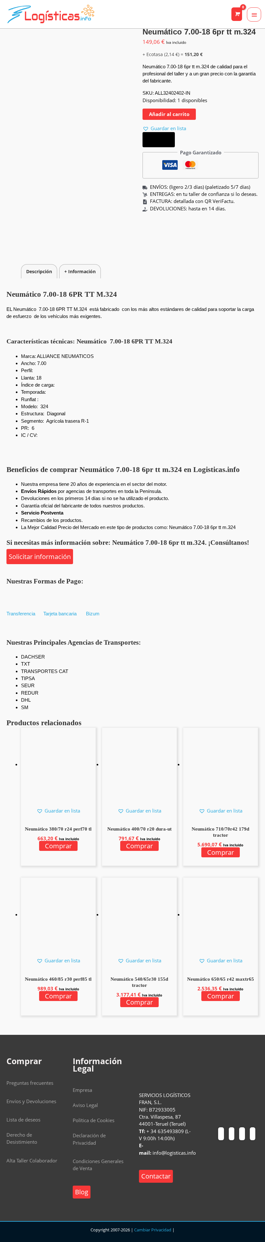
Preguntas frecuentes (29, 1083)
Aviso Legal (85, 1105)
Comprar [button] (58, 846)
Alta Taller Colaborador (31, 1160)
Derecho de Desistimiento (21, 1138)
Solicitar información (40, 556)
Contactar (156, 1176)
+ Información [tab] (80, 271)
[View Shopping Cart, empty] (236, 14)
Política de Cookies (93, 1120)
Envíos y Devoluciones (31, 1101)
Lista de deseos (23, 1119)
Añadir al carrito (169, 114)
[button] (164, 128)
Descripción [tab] (39, 271)
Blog (81, 1192)
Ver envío (159, 139)
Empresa (82, 1090)
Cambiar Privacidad (152, 1230)
